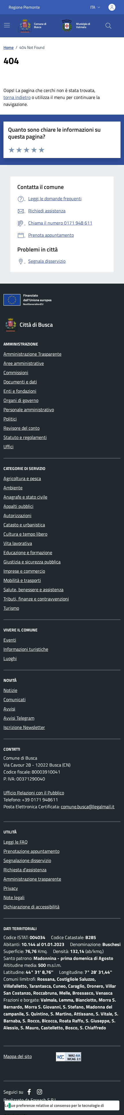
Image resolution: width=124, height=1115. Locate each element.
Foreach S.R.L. (44, 1099)
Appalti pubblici (18, 506)
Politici (10, 418)
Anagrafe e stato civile (25, 496)
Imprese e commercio (24, 570)
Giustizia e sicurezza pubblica (32, 561)
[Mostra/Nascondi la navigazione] (6, 25)
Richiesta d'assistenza (24, 869)
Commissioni (15, 372)
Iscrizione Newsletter (24, 727)
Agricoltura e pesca (22, 478)
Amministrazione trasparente (32, 878)
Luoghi (10, 658)
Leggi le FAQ (15, 841)
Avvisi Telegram (18, 717)
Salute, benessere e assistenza (33, 589)
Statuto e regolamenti (25, 437)
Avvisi (9, 708)
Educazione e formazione (27, 552)
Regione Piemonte (24, 7)
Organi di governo (20, 400)
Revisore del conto (21, 428)
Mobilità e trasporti (22, 580)
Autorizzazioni (17, 515)
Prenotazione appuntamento (31, 851)
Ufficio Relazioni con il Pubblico (33, 792)
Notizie (10, 690)
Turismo (11, 608)
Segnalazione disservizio (27, 860)
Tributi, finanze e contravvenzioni (36, 598)
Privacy (10, 888)
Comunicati (14, 699)
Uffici (8, 446)
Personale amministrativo (28, 409)
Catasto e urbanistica (24, 524)
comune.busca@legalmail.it (87, 806)
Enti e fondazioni (19, 390)
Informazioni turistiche (25, 649)
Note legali (14, 897)
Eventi (9, 639)
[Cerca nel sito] (108, 26)
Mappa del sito (17, 1056)
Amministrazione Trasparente (32, 353)
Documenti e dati (20, 381)
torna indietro (17, 97)
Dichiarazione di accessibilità (31, 906)
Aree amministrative (23, 363)
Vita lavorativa (17, 543)
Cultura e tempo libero (25, 533)
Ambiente (12, 487)
